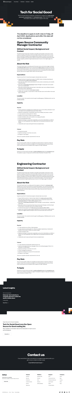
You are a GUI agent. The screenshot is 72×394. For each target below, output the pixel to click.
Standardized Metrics (22, 200)
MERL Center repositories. (31, 80)
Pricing (27, 383)
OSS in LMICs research (33, 200)
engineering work (38, 17)
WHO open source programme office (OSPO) (40, 207)
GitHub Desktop (40, 383)
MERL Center (41, 67)
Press (61, 381)
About (61, 376)
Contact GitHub (51, 385)
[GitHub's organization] (69, 392)
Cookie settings (17, 392)
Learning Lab (50, 381)
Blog (60, 378)
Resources (28, 385)
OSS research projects (34, 89)
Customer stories (29, 381)
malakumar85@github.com (39, 151)
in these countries (20, 99)
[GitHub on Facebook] (62, 392)
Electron (38, 381)
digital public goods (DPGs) (46, 198)
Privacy (13, 392)
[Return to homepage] (7, 2)
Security (27, 378)
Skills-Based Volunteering (29, 84)
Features (27, 376)
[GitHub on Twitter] (59, 392)
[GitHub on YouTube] (64, 392)
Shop (61, 383)
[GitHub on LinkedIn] (66, 392)
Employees (28, 1)
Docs (49, 376)
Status (49, 383)
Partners (38, 378)
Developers (23, 1)
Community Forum (51, 378)
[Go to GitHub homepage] (4, 375)
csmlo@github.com (50, 151)
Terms (10, 392)
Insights (32, 1)
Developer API (39, 376)
